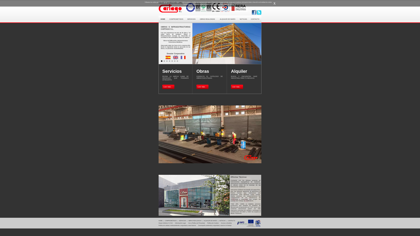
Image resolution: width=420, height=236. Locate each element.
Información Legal (180, 223)
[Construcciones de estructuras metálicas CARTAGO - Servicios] (168, 88)
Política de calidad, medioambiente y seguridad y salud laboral (177, 225)
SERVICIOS (182, 220)
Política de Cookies (213, 223)
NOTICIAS (222, 220)
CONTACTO (231, 220)
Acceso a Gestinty (226, 223)
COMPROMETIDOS (171, 220)
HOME (161, 220)
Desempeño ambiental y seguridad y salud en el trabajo (215, 225)
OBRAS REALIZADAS (194, 220)
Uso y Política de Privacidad (196, 223)
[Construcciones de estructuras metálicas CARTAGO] (170, 12)
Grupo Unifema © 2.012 (166, 223)
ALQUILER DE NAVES (210, 220)
